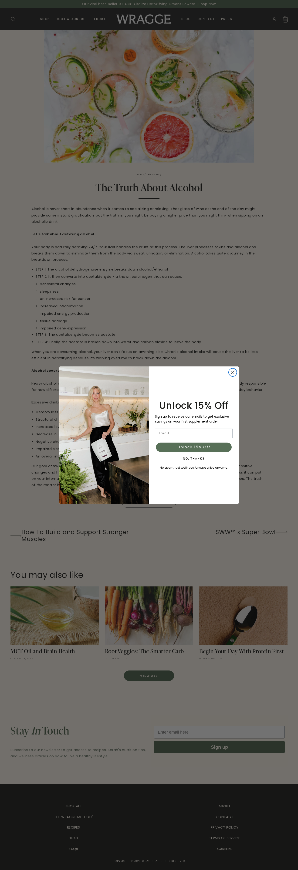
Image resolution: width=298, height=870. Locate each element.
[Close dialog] (233, 372)
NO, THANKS (194, 458)
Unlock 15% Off (193, 447)
